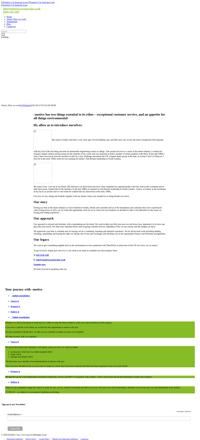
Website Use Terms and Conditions (65, 439)
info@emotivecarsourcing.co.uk (21, 8)
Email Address (15, 414)
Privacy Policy (30, 439)
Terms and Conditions (15, 439)
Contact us (84, 439)
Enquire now (40, 264)
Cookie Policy (44, 439)
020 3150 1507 (42, 255)
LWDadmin (26, 105)
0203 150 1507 (11, 11)
